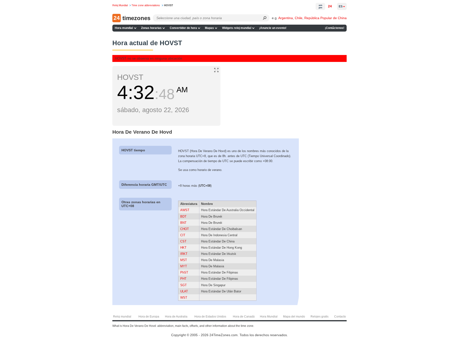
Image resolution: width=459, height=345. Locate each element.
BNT (183, 223)
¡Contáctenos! (334, 28)
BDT (183, 216)
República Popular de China (325, 18)
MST (183, 260)
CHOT (184, 229)
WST (183, 297)
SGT (183, 285)
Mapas (209, 28)
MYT (183, 266)
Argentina (285, 18)
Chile (298, 18)
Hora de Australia (176, 316)
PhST (184, 272)
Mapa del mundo (294, 316)
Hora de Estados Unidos (210, 316)
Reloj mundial (122, 316)
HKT (183, 247)
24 (330, 6)
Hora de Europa (148, 316)
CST (183, 241)
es (341, 6)
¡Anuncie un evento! (272, 28)
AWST (184, 210)
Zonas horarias (151, 28)
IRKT (183, 254)
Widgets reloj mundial (236, 28)
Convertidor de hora (183, 28)
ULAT (184, 291)
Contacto (340, 316)
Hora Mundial (269, 316)
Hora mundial (124, 28)
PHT (183, 278)
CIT (182, 235)
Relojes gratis (319, 316)
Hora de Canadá (244, 316)
